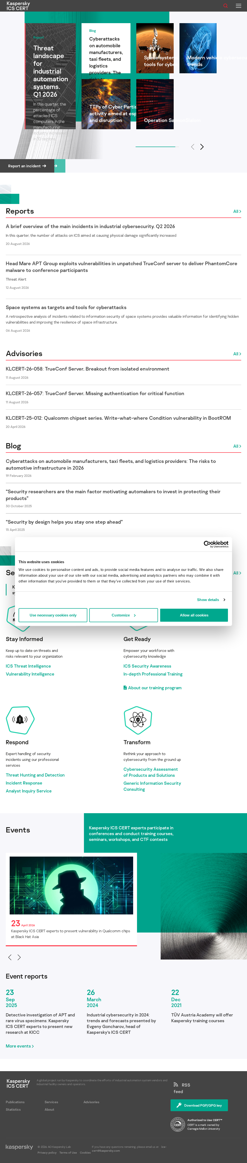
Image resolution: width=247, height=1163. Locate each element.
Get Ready (137, 638)
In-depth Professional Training (153, 673)
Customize (121, 615)
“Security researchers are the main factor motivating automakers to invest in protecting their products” (113, 494)
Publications (15, 1102)
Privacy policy (47, 1152)
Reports (20, 210)
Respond (17, 741)
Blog (13, 445)
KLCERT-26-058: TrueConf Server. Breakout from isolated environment (87, 368)
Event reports (27, 976)
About (49, 1109)
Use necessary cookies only (53, 615)
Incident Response (24, 782)
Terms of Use (68, 1152)
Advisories (24, 353)
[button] (202, 147)
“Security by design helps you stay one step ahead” (64, 522)
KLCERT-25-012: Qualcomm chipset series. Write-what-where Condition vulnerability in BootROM (118, 418)
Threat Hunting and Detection (35, 775)
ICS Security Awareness (147, 666)
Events (18, 829)
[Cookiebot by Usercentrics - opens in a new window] (207, 544)
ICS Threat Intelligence (28, 666)
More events (18, 1045)
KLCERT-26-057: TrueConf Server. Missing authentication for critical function (95, 393)
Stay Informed (24, 638)
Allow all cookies (194, 615)
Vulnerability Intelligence (30, 673)
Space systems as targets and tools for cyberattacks (66, 307)
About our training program (155, 687)
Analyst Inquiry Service (29, 790)
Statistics (13, 1109)
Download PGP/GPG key (203, 1105)
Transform (137, 741)
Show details (208, 600)
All (235, 211)
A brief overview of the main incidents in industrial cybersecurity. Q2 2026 (90, 226)
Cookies (85, 1152)
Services (51, 1102)
